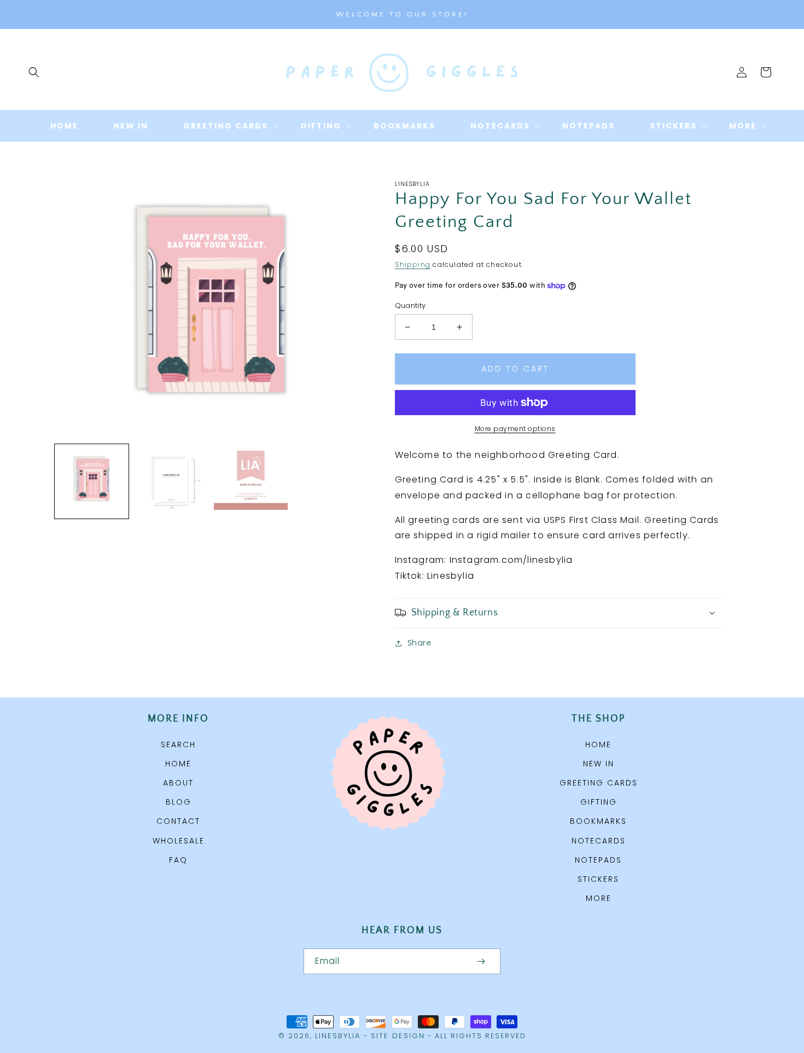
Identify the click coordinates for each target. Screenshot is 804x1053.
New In (598, 763)
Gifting (598, 801)
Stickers (598, 879)
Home (178, 763)
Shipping (413, 264)
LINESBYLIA (337, 1036)
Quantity (410, 305)
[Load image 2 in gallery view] (171, 481)
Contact (178, 821)
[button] (34, 72)
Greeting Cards (599, 782)
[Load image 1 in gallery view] (92, 481)
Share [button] (419, 642)
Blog (178, 801)
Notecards (599, 840)
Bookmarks (598, 821)
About (178, 782)
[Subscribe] (481, 961)
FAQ (178, 859)
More (598, 898)
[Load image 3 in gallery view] (251, 481)
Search (178, 744)
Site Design (398, 1036)
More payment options (515, 428)
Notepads (598, 859)
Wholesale (179, 840)
